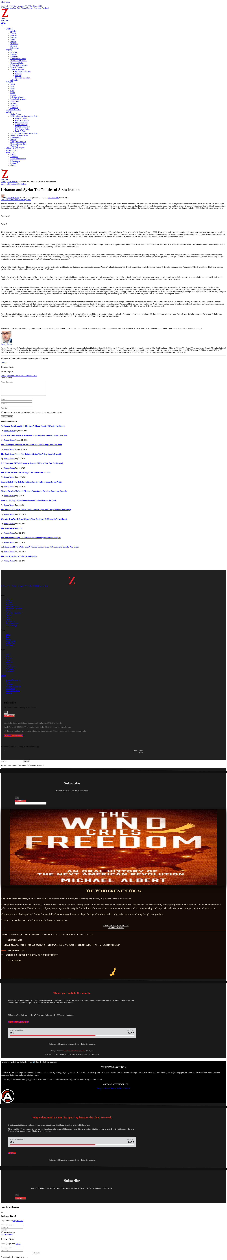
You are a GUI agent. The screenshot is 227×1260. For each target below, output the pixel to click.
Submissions (15, 161)
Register (36, 1253)
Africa (12, 84)
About (3, 676)
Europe (13, 95)
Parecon (18, 76)
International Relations (18, 61)
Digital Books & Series (19, 135)
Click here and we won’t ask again (74, 1051)
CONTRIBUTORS (13, 110)
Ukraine (13, 103)
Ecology (13, 54)
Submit (26, 761)
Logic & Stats (20, 131)
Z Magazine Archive (18, 142)
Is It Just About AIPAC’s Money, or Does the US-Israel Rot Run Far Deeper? (32, 463)
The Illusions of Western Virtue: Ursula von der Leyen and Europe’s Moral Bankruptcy (36, 510)
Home (3, 182)
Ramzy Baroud (13, 198)
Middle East (14, 101)
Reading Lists (15, 137)
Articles (13, 31)
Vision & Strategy (17, 69)
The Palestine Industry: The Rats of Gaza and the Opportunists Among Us (31, 538)
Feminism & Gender (18, 59)
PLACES (9, 82)
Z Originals (14, 48)
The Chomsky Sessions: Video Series (24, 133)
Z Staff (13, 155)
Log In (4, 1230)
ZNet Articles (12, 182)
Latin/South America (18, 99)
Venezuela (14, 106)
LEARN (9, 112)
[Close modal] (2, 1212)
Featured (13, 37)
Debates (13, 42)
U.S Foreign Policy (22, 129)
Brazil (12, 88)
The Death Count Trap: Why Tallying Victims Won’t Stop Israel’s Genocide (31, 454)
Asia (12, 86)
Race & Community (17, 67)
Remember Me (9, 1232)
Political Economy (22, 120)
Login (18, 1244)
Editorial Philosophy (18, 159)
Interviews (14, 44)
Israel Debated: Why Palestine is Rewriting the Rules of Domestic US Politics (31, 482)
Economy (14, 57)
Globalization (12, 184)
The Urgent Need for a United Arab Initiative (19, 556)
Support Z (14, 163)
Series (12, 39)
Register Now (18, 1221)
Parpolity (18, 74)
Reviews (13, 46)
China (12, 93)
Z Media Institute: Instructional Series (24, 116)
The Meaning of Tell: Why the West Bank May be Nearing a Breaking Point (31, 445)
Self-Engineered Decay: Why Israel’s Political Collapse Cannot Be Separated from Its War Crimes (40, 547)
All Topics (14, 80)
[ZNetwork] (5, 16)
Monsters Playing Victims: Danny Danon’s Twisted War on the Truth (28, 500)
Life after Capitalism (22, 78)
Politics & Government (19, 65)
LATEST (9, 29)
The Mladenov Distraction (11, 528)
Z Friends (14, 157)
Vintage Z (14, 146)
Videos (13, 33)
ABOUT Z (10, 152)
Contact (13, 165)
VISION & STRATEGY (15, 148)
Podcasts (13, 35)
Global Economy (21, 125)
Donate (3, 18)
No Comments (53, 198)
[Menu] (2, 25)
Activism (13, 52)
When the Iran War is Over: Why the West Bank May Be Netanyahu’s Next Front (34, 519)
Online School (15, 114)
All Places (14, 108)
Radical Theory (21, 118)
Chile (12, 91)
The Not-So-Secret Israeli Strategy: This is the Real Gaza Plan (25, 473)
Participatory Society (23, 71)
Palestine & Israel (16, 97)
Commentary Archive (18, 144)
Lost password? (7, 1234)
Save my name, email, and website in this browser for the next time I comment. (33, 412)
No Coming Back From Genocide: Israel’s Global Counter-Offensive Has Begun (33, 426)
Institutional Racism (22, 127)
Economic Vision (21, 123)
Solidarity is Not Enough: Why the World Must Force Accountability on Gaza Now (34, 435)
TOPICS (9, 50)
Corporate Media (16, 63)
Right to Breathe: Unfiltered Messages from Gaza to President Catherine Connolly (34, 491)
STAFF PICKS (11, 150)
